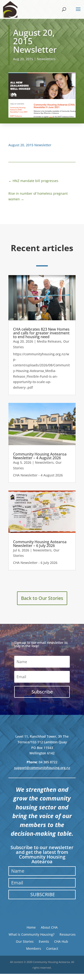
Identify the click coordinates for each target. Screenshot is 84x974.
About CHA (49, 927)
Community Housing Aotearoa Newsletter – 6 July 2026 (39, 543)
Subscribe (42, 894)
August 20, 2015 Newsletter (29, 145)
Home (31, 927)
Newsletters (46, 59)
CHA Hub (61, 941)
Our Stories (25, 941)
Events (44, 941)
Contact (52, 948)
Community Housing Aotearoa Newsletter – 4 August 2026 (39, 455)
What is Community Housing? (31, 934)
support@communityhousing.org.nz (42, 767)
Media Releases (49, 341)
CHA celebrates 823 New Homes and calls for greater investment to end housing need (41, 333)
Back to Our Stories (42, 598)
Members (33, 948)
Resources (68, 934)
